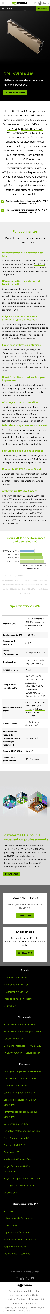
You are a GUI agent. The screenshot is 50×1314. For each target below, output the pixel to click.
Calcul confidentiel (13, 1038)
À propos (8, 1211)
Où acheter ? (10, 1192)
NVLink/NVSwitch (12, 1052)
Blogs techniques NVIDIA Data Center (23, 1178)
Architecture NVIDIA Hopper (18, 1031)
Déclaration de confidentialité (24, 1291)
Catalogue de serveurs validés (18, 1185)
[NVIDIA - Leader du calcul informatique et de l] (19, 3)
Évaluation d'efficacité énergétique (21, 1131)
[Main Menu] (3, 3)
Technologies (10, 1253)
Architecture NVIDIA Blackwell (19, 1024)
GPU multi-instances (14, 1045)
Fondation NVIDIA (12, 1239)
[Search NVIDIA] (7, 2)
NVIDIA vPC (39, 264)
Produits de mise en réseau (17, 998)
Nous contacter (37, 1307)
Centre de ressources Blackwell (19, 1078)
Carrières (25, 1253)
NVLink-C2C (35, 1045)
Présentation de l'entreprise (18, 1218)
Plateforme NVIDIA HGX (15, 991)
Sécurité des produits (16, 1307)
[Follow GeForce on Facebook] (17, 1278)
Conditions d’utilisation (16, 1299)
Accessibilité (37, 1299)
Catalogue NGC (11, 1152)
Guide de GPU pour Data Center (19, 1092)
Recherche (30, 1239)
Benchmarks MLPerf (14, 1145)
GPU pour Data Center (15, 977)
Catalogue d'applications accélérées (22, 1071)
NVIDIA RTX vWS (10, 299)
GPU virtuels (9, 1005)
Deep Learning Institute (15, 1123)
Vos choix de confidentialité (24, 1295)
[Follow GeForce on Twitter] (27, 1278)
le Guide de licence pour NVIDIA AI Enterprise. (35, 712)
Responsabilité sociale (15, 1246)
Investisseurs (10, 1225)
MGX (38, 1031)
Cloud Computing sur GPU (17, 1138)
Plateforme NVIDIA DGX (15, 984)
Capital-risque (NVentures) (17, 1232)
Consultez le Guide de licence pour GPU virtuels (35, 705)
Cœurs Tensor (32, 1052)
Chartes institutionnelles (24, 1303)
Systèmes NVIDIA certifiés (17, 1159)
